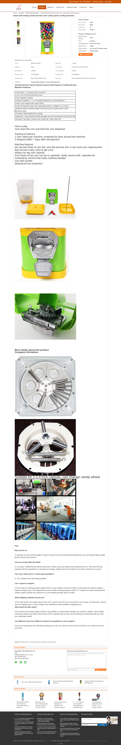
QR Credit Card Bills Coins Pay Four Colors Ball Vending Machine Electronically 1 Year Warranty (23, 706)
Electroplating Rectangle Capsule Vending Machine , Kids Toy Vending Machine (69, 725)
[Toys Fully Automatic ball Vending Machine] (49, 682)
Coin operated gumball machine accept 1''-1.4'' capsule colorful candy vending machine (97, 706)
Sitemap (59, 741)
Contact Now (87, 54)
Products (42, 7)
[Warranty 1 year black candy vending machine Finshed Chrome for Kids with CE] (41, 696)
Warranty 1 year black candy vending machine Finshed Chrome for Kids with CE (41, 705)
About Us (50, 7)
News (91, 7)
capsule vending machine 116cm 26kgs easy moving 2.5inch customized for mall (70, 730)
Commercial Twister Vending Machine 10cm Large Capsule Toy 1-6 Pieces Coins (24, 723)
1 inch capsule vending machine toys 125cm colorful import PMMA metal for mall (69, 720)
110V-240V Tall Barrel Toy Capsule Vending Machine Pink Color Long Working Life (24, 728)
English (109, 1)
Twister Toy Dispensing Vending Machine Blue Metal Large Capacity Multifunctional (24, 733)
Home (34, 7)
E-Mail (54, 741)
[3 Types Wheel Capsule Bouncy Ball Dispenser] (80, 682)
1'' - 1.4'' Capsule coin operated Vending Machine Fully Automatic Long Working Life (78, 705)
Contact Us (83, 7)
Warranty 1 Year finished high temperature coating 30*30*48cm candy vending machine (45, 720)
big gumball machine (23, 642)
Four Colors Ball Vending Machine (32, 682)
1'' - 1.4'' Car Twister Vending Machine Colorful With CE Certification (24, 719)
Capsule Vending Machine (69, 714)
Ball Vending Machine (32, 13)
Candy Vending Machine (45, 714)
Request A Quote (98, 1)
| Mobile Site (66, 741)
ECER (61, 743)
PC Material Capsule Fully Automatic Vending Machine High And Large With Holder (70, 735)
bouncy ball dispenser (35, 642)
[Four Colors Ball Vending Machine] (17, 682)
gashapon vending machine (49, 642)
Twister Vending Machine (23, 714)
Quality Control (72, 7)
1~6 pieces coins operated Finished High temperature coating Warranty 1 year (46, 728)
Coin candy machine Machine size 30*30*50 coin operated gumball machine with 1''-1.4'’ (60, 706)
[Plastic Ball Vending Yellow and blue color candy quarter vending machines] (18, 24)
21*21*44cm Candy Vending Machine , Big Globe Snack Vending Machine (47, 732)
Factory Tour (60, 7)
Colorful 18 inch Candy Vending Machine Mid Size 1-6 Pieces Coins (46, 724)
